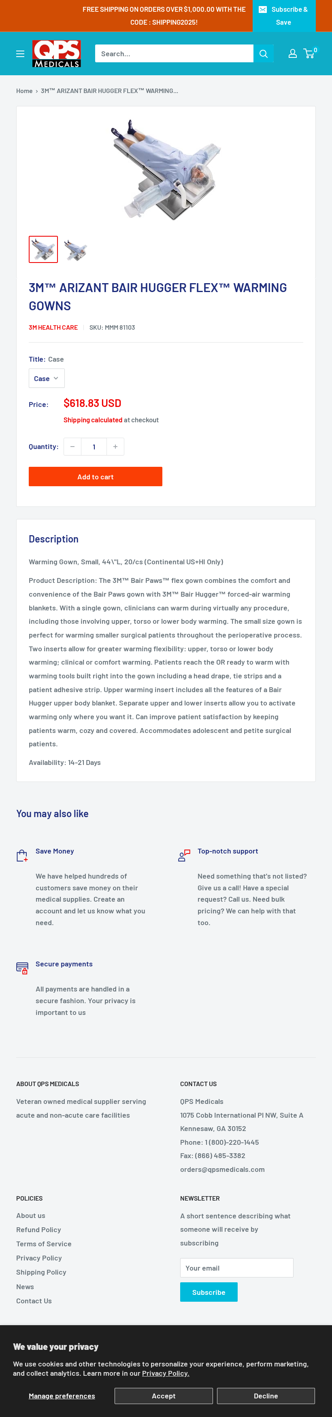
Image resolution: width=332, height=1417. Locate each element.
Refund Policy (38, 1229)
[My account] (293, 53)
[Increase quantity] (115, 446)
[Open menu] (20, 54)
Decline (266, 1395)
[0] (309, 53)
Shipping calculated (93, 419)
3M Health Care (53, 327)
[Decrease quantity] (72, 446)
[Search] (263, 53)
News (25, 1286)
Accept (164, 1395)
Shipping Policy (41, 1271)
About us (30, 1215)
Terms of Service (44, 1243)
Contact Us (34, 1300)
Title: (46, 358)
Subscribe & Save (290, 15)
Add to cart (95, 476)
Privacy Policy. (165, 1372)
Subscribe (209, 1292)
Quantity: (44, 446)
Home (24, 90)
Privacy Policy (39, 1257)
